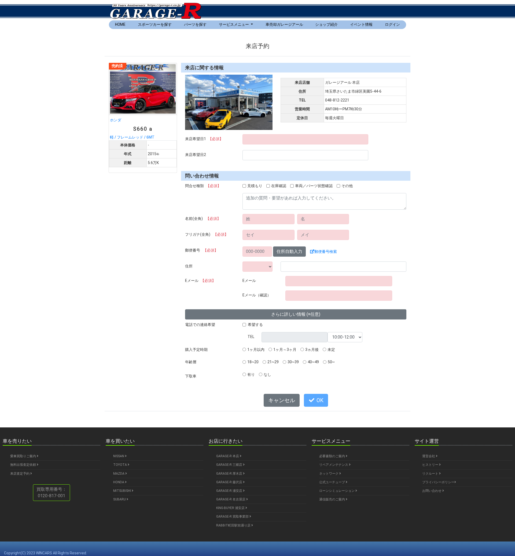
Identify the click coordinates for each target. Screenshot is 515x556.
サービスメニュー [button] (234, 24)
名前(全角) (203, 218)
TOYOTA (120, 465)
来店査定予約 (20, 473)
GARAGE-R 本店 (228, 456)
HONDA (119, 482)
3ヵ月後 (312, 349)
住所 (189, 266)
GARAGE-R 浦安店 (229, 491)
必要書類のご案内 (332, 456)
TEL (251, 337)
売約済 (117, 66)
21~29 (273, 362)
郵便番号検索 (325, 251)
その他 (347, 186)
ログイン (392, 24)
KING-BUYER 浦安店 (230, 508)
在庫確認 (278, 186)
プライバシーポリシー (438, 482)
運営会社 (429, 456)
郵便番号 (201, 250)
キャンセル (281, 400)
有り (251, 374)
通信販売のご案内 (332, 499)
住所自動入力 (289, 251)
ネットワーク (329, 473)
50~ (331, 362)
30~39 (293, 362)
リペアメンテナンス (334, 465)
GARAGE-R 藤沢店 (229, 482)
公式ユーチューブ (332, 482)
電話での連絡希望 (200, 324)
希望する (255, 324)
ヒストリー (430, 465)
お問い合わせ (432, 491)
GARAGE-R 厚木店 (229, 473)
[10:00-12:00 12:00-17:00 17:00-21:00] (345, 337)
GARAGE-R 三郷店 (229, 465)
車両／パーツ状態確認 (314, 186)
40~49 (313, 362)
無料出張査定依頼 (23, 465)
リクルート (430, 473)
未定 (331, 349)
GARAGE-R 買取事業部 (232, 516)
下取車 (190, 376)
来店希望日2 (195, 154)
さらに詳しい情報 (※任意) (295, 314)
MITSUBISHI (122, 491)
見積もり (254, 186)
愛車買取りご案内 (23, 456)
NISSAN (119, 456)
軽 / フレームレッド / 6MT (132, 128)
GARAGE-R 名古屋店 (231, 499)
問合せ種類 (203, 186)
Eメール (200, 280)
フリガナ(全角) (206, 234)
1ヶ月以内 (255, 349)
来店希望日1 (204, 139)
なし (267, 374)
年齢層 (190, 362)
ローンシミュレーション (337, 491)
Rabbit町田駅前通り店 (233, 525)
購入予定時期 (196, 349)
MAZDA (119, 473)
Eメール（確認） (256, 295)
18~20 (253, 362)
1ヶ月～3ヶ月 (284, 349)
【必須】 (215, 139)
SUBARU (120, 499)
